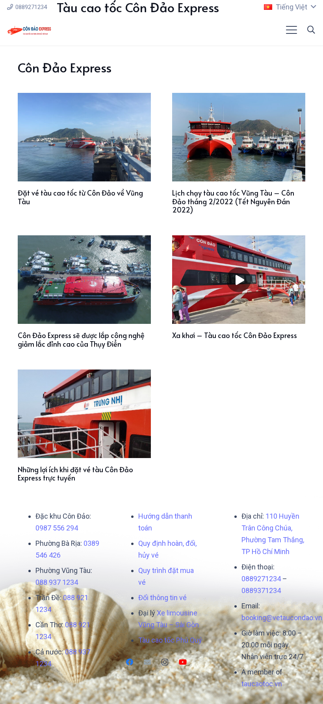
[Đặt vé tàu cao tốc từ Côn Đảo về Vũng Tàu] (84, 137)
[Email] (147, 662)
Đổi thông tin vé (162, 597)
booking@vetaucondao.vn (281, 617)
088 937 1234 (56, 582)
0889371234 (261, 590)
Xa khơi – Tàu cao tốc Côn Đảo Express (234, 335)
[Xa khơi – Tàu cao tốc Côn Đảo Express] (238, 279)
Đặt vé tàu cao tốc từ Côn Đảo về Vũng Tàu (80, 197)
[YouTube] (182, 662)
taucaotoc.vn (261, 684)
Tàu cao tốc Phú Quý (170, 640)
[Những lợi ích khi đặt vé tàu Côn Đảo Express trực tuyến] (84, 414)
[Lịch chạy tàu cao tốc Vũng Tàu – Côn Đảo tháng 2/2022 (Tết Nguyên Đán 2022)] (238, 137)
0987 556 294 (56, 528)
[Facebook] (129, 662)
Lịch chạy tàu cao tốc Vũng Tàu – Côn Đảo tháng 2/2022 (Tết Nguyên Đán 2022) (233, 201)
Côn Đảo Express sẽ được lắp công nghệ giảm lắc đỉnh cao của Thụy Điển (81, 339)
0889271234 (261, 579)
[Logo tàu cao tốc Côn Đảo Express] (29, 30)
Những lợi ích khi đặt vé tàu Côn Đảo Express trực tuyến (75, 473)
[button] (290, 7)
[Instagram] (165, 662)
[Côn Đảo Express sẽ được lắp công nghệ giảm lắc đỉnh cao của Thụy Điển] (84, 279)
